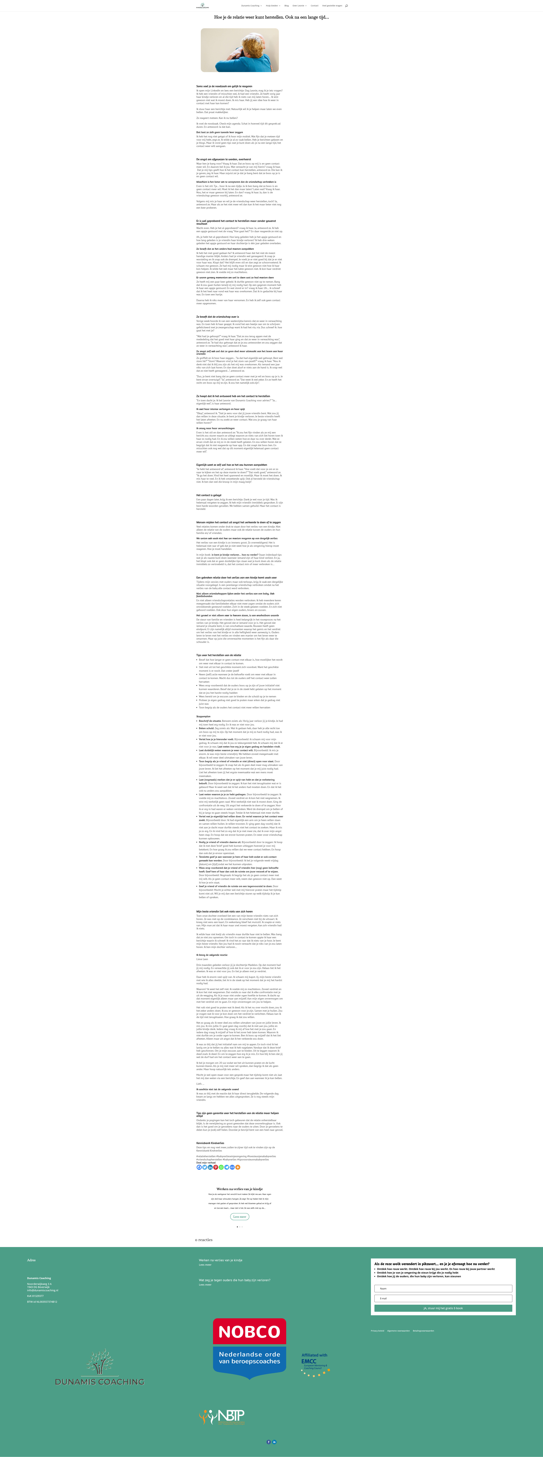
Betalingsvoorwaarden (423, 1331)
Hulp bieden (272, 6)
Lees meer (239, 1216)
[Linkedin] (210, 1167)
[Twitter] (204, 1167)
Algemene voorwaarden (398, 1331)
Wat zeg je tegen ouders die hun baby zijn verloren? (234, 1280)
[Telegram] (226, 1167)
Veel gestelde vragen (332, 6)
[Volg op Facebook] (268, 1442)
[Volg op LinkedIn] (274, 1442)
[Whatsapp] (221, 1167)
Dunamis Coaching (250, 6)
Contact (314, 6)
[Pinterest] (215, 1167)
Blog (287, 6)
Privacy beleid (377, 1331)
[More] (237, 1167)
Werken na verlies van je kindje (240, 1189)
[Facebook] (199, 1167)
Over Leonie (298, 6)
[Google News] (232, 1167)
